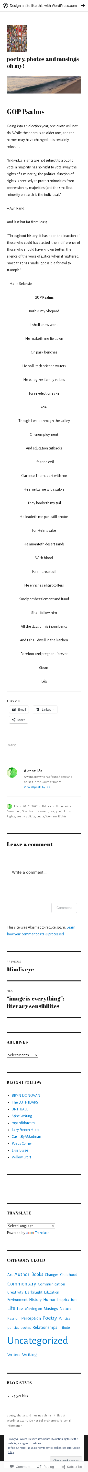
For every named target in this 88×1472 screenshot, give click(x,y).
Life (11, 1308)
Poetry (50, 1318)
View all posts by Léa (37, 787)
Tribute (64, 1328)
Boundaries (63, 806)
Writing (29, 1354)
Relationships (45, 1327)
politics (30, 816)
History (35, 1299)
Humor (49, 1299)
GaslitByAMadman (26, 1137)
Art (10, 1274)
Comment (64, 908)
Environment (17, 1300)
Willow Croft (21, 1157)
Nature (66, 1309)
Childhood (68, 1275)
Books (37, 1274)
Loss (20, 1309)
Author (22, 1274)
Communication (51, 1284)
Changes (51, 1275)
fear (52, 811)
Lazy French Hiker (26, 1130)
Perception (31, 1318)
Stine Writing (22, 1116)
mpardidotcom (23, 1123)
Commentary (21, 1284)
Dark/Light (33, 1292)
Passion (13, 1318)
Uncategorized (37, 1340)
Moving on (33, 1309)
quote (40, 816)
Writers (13, 1355)
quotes (26, 1328)
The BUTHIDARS (25, 1102)
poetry (20, 816)
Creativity (15, 1292)
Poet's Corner (22, 1143)
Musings (51, 1309)
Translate (42, 1233)
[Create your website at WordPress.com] (44, 5)
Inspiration (67, 1299)
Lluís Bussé (20, 1150)
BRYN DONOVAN (26, 1095)
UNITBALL (20, 1109)
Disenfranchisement (35, 811)
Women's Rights (55, 816)
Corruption (14, 811)
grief (59, 811)
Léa (16, 806)
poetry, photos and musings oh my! (43, 62)
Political (47, 806)
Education (51, 1292)
